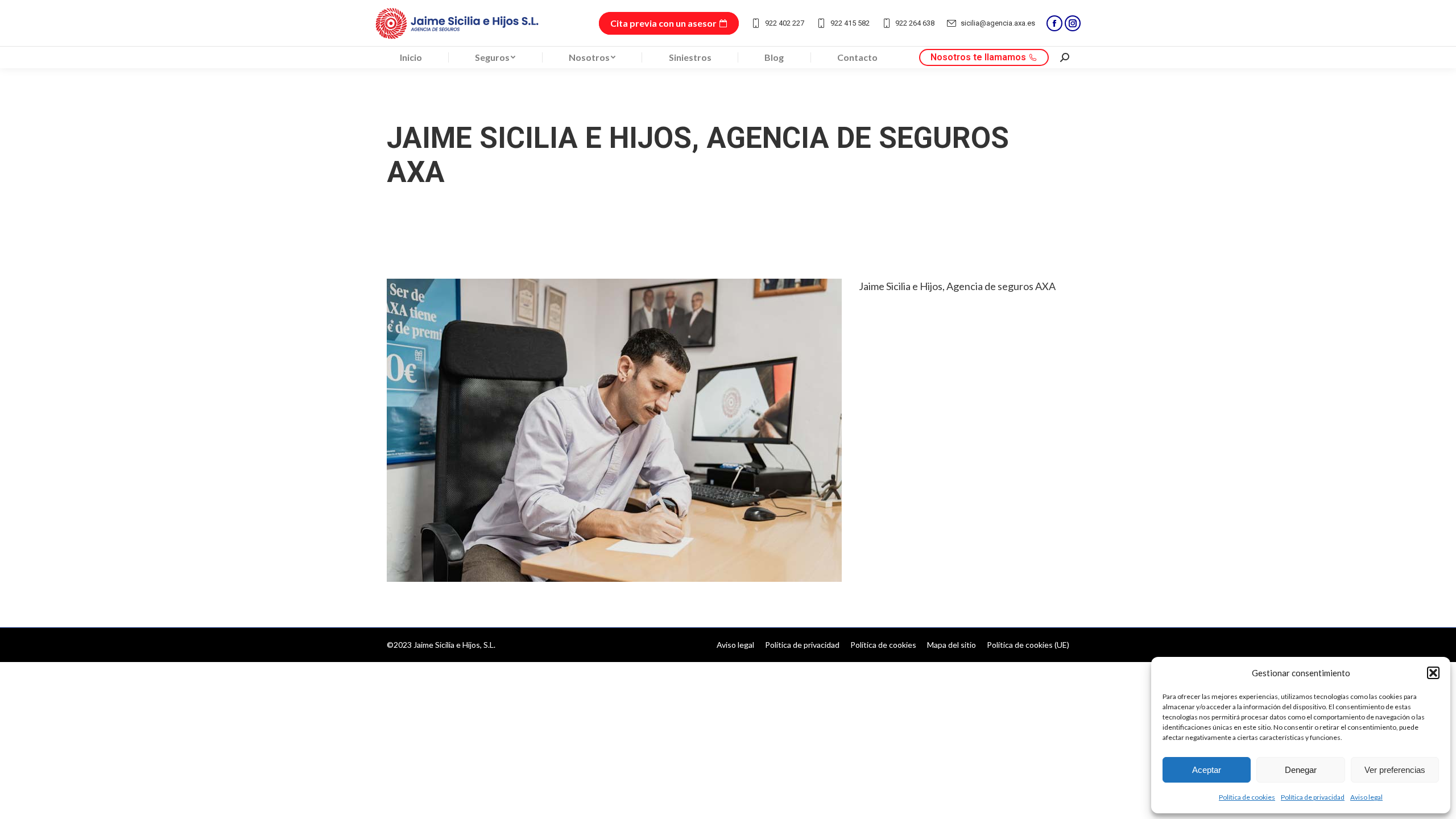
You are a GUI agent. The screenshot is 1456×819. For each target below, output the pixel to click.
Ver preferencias (1394, 770)
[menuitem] (410, 57)
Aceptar (1206, 770)
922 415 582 (850, 23)
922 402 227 (784, 23)
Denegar (1301, 770)
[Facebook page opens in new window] (1054, 23)
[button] (1433, 673)
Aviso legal (1366, 797)
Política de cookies (1247, 797)
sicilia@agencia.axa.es (998, 23)
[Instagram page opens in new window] (1073, 23)
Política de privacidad (1313, 797)
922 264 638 (914, 23)
